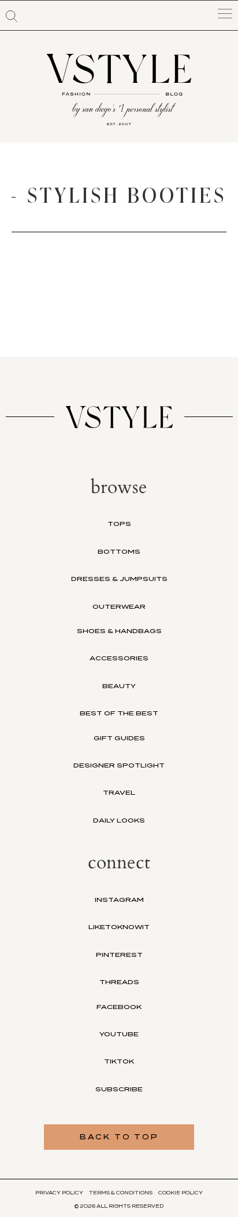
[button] (11, 16)
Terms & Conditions (121, 1193)
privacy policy (59, 1193)
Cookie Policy (180, 1193)
